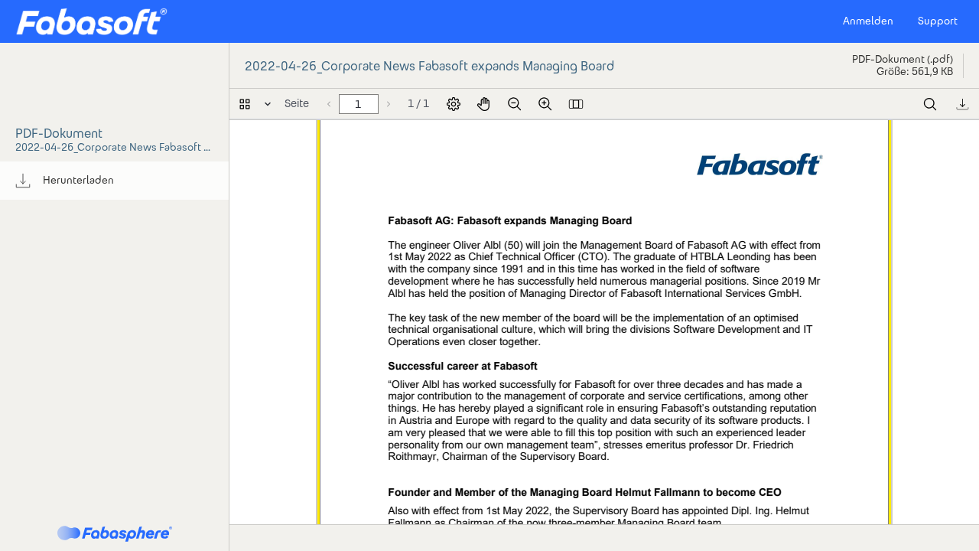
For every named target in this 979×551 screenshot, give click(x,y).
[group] (114, 180)
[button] (91, 21)
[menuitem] (114, 180)
